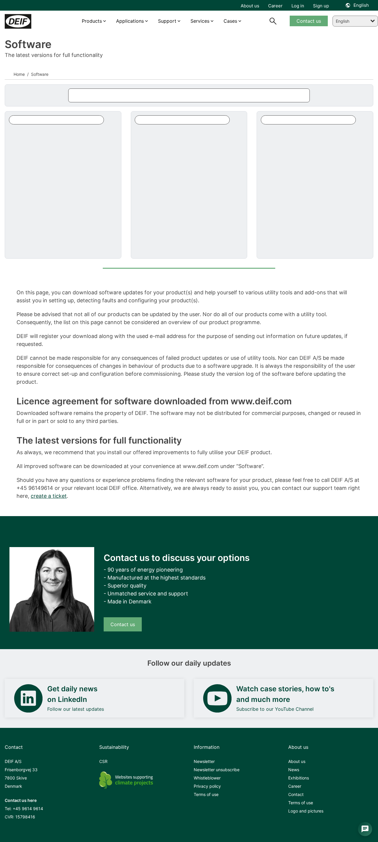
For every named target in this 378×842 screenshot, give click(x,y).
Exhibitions (298, 777)
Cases (230, 21)
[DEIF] (27, 21)
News (293, 769)
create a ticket (49, 496)
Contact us (122, 624)
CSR (103, 761)
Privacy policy (207, 786)
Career (294, 786)
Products (92, 21)
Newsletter (204, 761)
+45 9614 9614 (28, 808)
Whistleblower (207, 777)
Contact (296, 794)
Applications (130, 21)
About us (296, 761)
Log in (297, 6)
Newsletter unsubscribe (216, 769)
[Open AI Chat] (365, 829)
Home (19, 74)
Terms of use (206, 794)
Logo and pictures (305, 810)
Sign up (321, 6)
